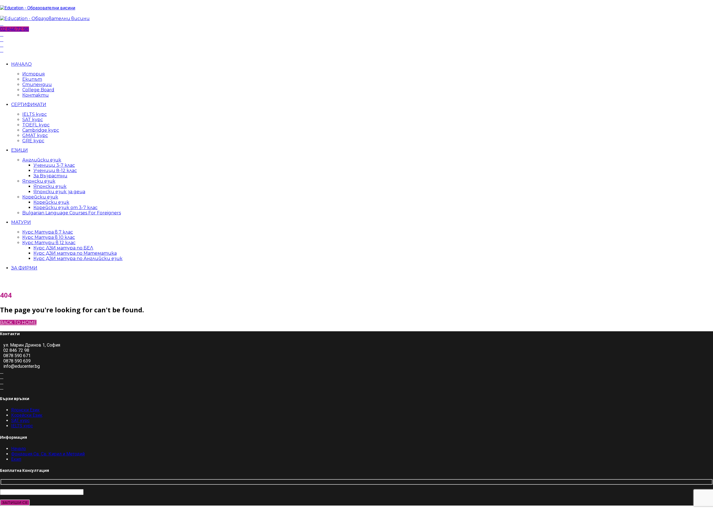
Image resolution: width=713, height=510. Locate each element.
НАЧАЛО (21, 64)
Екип (16, 459)
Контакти (35, 95)
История (33, 74)
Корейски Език (26, 415)
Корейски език (40, 197)
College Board (38, 89)
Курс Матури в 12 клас (48, 242)
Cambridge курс (40, 130)
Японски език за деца (59, 191)
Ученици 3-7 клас (54, 165)
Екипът (32, 79)
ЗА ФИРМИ (24, 268)
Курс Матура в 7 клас (47, 232)
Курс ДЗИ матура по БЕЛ (63, 248)
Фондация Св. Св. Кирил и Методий (48, 454)
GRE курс (33, 140)
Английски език (41, 160)
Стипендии (37, 84)
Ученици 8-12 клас (55, 170)
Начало (18, 448)
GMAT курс (35, 135)
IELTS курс (34, 114)
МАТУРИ (21, 222)
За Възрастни (50, 175)
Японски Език (25, 410)
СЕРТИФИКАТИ (28, 104)
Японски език (38, 181)
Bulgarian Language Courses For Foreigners (71, 212)
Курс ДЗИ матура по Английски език (78, 258)
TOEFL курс (36, 125)
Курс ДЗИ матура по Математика (75, 253)
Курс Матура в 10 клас (48, 237)
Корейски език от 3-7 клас (65, 207)
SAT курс (32, 119)
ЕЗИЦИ (19, 150)
